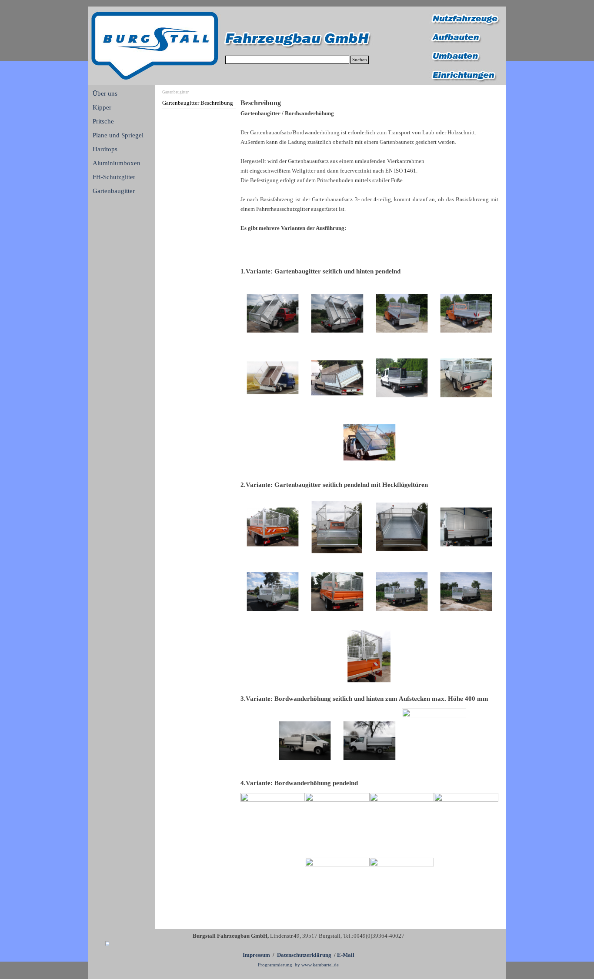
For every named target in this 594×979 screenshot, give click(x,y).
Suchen (359, 59)
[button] (272, 313)
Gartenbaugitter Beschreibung (197, 103)
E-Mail (345, 955)
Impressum (256, 955)
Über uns (105, 93)
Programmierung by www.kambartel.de (298, 964)
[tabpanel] (369, 175)
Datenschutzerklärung (304, 955)
